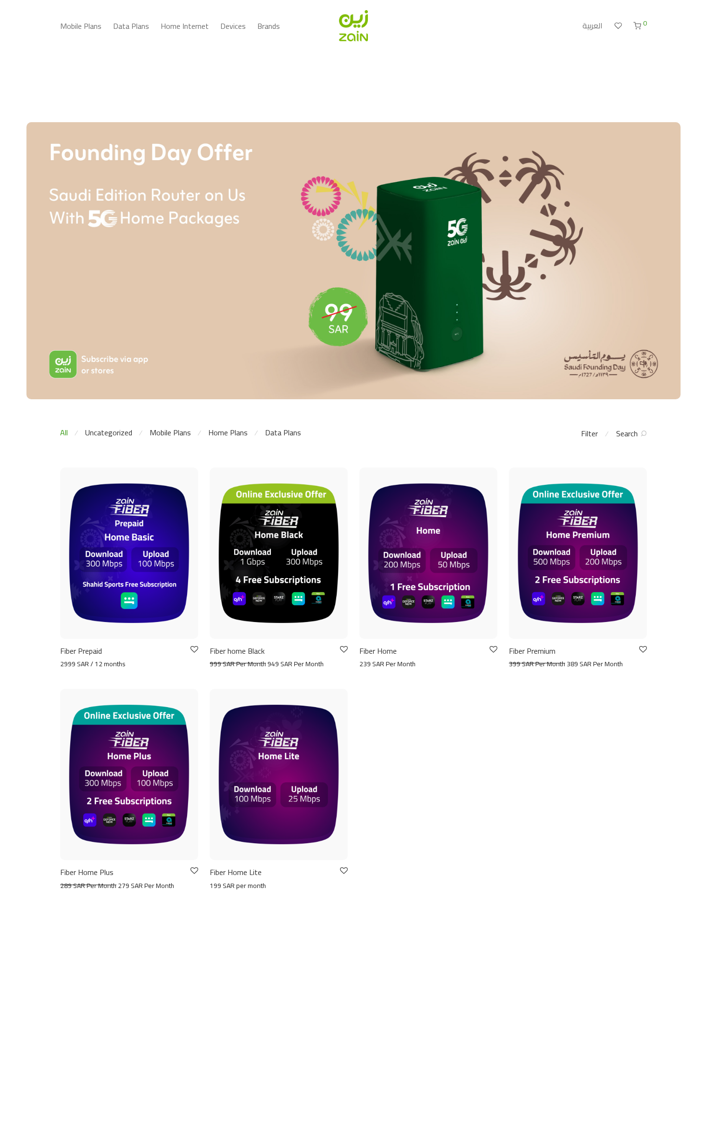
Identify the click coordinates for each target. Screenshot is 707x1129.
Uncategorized (108, 432)
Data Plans (131, 26)
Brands (268, 26)
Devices (233, 26)
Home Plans (228, 432)
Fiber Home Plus (87, 872)
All (64, 432)
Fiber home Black (237, 651)
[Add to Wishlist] (193, 650)
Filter (589, 433)
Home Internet (185, 26)
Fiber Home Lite (236, 872)
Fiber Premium (532, 651)
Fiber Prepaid (81, 651)
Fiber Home (378, 651)
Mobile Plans (80, 26)
